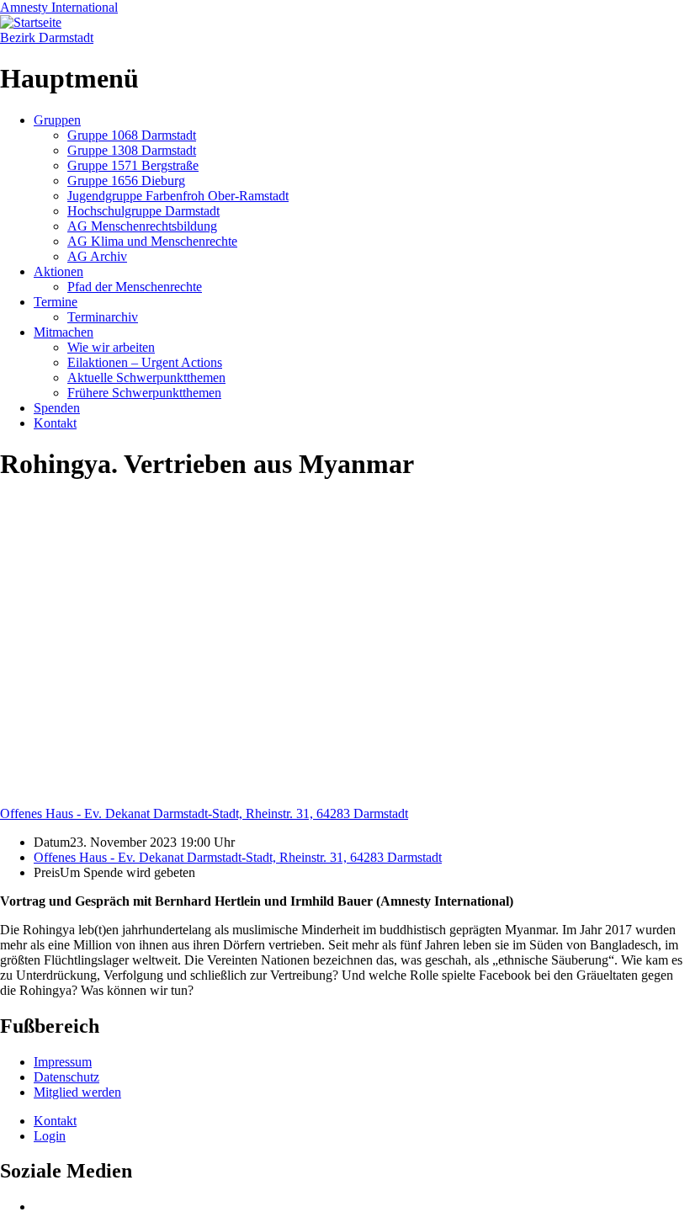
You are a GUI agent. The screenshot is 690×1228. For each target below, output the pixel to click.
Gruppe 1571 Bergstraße (133, 165)
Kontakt (55, 423)
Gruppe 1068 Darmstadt (131, 135)
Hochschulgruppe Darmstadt (143, 211)
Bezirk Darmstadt (46, 37)
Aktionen (58, 271)
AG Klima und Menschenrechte (152, 241)
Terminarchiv (102, 317)
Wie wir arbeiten (111, 347)
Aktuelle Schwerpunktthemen (146, 377)
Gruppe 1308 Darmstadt (131, 150)
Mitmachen (63, 332)
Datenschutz (66, 1077)
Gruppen (57, 120)
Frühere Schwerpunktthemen (144, 392)
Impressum (63, 1062)
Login (50, 1136)
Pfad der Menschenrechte (134, 286)
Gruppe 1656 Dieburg (126, 180)
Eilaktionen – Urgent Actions (144, 362)
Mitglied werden (77, 1092)
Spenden (57, 408)
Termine (55, 302)
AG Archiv (97, 256)
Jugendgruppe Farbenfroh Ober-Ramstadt (178, 196)
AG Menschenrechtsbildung (142, 226)
